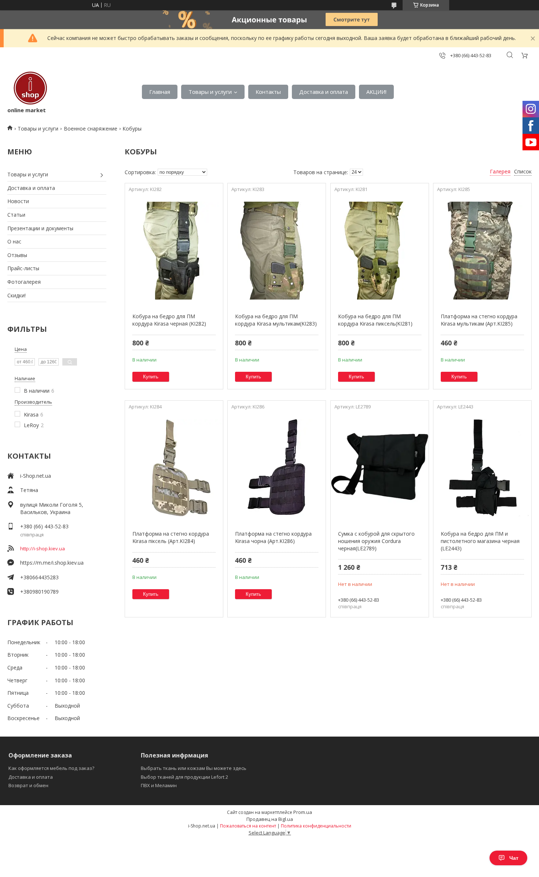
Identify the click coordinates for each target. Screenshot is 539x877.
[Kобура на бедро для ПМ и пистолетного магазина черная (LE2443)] (482, 468)
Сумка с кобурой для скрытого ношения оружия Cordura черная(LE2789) (376, 540)
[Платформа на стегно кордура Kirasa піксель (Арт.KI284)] (174, 468)
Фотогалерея (24, 281)
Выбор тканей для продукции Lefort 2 (184, 777)
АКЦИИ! (376, 91)
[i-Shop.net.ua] (28, 88)
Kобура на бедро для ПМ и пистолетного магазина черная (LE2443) (480, 540)
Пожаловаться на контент (248, 826)
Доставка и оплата (323, 91)
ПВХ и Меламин (159, 785)
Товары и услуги (210, 91)
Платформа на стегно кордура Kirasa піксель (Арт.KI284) (170, 537)
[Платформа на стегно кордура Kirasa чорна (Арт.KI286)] (277, 468)
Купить (150, 376)
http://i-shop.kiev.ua (42, 548)
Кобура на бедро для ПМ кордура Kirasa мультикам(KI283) (276, 320)
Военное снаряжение (90, 128)
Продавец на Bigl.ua (269, 819)
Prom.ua (302, 812)
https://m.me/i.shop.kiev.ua (52, 562)
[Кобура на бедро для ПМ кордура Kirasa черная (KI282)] (174, 250)
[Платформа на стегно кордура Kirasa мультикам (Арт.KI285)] (482, 250)
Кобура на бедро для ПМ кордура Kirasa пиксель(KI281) (375, 320)
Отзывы (17, 255)
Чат (513, 858)
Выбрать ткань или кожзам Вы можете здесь (193, 768)
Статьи (16, 214)
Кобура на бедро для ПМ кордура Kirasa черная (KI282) (169, 320)
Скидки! (16, 295)
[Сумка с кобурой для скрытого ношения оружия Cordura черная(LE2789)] (380, 468)
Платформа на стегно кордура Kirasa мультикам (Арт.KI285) (479, 320)
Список (523, 171)
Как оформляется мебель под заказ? (51, 768)
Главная (159, 91)
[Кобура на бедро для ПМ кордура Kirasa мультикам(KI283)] (277, 250)
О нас (14, 241)
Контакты (268, 91)
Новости (18, 201)
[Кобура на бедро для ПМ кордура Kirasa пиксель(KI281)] (380, 250)
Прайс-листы (23, 268)
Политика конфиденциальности (316, 826)
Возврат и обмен (28, 785)
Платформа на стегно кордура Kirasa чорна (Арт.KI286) (273, 537)
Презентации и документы (40, 228)
